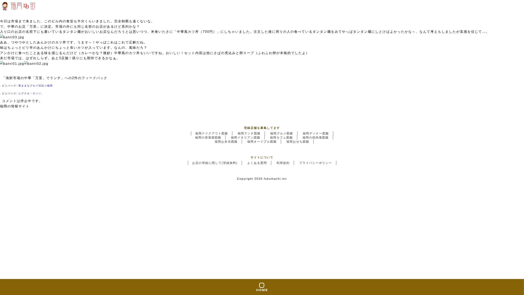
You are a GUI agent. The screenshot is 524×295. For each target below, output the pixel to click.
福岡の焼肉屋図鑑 (316, 137)
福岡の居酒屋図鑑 (208, 137)
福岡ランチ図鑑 (249, 133)
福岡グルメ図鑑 (281, 133)
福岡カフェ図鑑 (281, 137)
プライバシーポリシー (315, 163)
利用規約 (283, 163)
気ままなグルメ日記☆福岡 (35, 85)
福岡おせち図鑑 (297, 141)
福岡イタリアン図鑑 (245, 137)
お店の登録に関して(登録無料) (215, 163)
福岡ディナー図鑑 (316, 133)
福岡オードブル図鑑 (262, 141)
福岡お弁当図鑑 (226, 141)
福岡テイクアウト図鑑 (211, 133)
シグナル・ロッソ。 (31, 93)
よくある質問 (257, 163)
